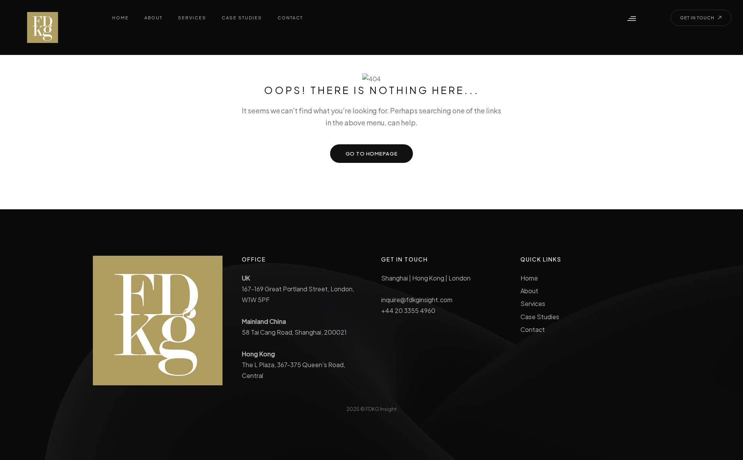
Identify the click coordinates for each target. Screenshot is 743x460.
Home (529, 278)
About (529, 291)
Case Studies (539, 317)
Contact (532, 329)
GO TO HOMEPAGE (372, 153)
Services (532, 303)
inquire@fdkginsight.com (416, 300)
